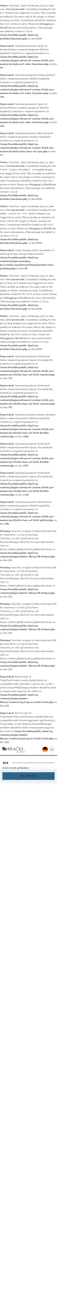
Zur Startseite (28, 776)
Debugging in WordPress (42, 184)
